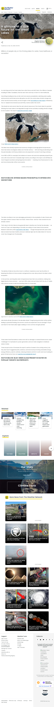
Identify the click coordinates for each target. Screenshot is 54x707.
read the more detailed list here (26, 354)
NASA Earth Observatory (11, 144)
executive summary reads (25, 110)
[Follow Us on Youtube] (43, 640)
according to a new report (38, 100)
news (5, 12)
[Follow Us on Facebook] (37, 640)
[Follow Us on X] (52, 640)
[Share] (2, 42)
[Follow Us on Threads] (49, 640)
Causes (15, 12)
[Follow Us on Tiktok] (46, 640)
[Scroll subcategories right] (51, 448)
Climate (10, 12)
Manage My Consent (6, 648)
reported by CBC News (22, 229)
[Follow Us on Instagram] (40, 640)
